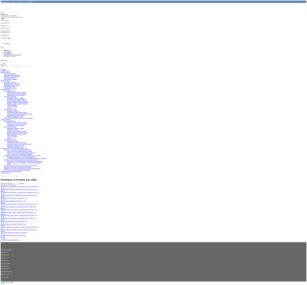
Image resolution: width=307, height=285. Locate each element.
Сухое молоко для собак (10, 88)
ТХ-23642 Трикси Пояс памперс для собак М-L (13, 235)
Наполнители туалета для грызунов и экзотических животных (24, 162)
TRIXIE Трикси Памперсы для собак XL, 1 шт (13, 201)
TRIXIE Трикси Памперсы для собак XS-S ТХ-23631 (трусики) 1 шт (19, 189)
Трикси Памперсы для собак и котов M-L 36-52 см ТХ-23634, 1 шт (19, 229)
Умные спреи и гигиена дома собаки (17, 124)
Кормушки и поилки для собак (15, 128)
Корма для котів (5, 72)
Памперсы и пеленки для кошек (15, 115)
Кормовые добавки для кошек (15, 116)
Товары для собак (5, 119)
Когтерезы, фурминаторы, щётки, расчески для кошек (18, 118)
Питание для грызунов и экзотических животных (17, 149)
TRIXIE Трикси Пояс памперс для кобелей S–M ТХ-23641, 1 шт (18, 218)
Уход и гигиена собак (10, 121)
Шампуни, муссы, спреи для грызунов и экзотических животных (25, 161)
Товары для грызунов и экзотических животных (14, 148)
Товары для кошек (6, 89)
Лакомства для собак (9, 86)
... (16, 66)
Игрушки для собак (12, 129)
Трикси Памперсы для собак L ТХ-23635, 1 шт (13, 224)
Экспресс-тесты (5, 172)
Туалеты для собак (12, 137)
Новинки (3, 69)
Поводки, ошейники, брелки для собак (17, 132)
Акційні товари (5, 70)
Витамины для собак (12, 141)
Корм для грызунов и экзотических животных (19, 151)
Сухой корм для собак (10, 82)
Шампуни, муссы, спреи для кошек (16, 92)
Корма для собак (5, 80)
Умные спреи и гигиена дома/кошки (17, 93)
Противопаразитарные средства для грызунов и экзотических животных (27, 158)
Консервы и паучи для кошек (12, 76)
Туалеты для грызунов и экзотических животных (17, 170)
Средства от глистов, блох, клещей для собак (19, 144)
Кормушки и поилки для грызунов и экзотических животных (20, 165)
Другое (9, 108)
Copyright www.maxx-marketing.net (10, 239)
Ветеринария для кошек (10, 109)
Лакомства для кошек (9, 78)
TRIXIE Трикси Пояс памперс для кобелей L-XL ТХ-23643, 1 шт (18, 212)
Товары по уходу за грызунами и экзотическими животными (20, 160)
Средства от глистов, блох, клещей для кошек (19, 113)
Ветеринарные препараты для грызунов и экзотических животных (22, 155)
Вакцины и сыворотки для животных (11, 171)
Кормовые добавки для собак (15, 147)
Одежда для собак (12, 135)
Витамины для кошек (13, 111)
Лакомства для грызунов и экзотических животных (21, 152)
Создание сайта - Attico (7, 282)
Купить (3, 191)
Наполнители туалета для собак (15, 125)
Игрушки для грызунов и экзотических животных (17, 167)
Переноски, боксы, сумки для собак (17, 134)
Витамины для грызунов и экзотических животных (21, 157)
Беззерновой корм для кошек (11, 75)
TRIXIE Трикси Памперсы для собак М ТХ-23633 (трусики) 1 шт (18, 206)
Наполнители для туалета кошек (16, 95)
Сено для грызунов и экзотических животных (19, 154)
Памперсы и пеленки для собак (15, 145)
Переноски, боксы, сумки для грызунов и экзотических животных (22, 168)
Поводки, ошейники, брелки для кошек (18, 102)
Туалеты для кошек (12, 106)
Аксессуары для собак (10, 126)
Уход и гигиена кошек (10, 90)
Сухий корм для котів (10, 73)
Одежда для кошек (12, 105)
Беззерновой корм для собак (11, 83)
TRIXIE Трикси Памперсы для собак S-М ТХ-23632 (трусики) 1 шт (19, 195)
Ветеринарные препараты (11, 54)
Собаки (6, 53)
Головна (6, 52)
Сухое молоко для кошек (10, 79)
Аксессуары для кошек (10, 96)
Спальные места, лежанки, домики (16, 131)
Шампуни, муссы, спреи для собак (16, 122)
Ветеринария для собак (10, 139)
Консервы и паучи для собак (11, 85)
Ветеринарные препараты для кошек (17, 112)
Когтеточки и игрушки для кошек (16, 99)
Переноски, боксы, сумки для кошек (17, 103)
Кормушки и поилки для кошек (15, 98)
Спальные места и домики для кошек (17, 101)
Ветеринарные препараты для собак (17, 142)
